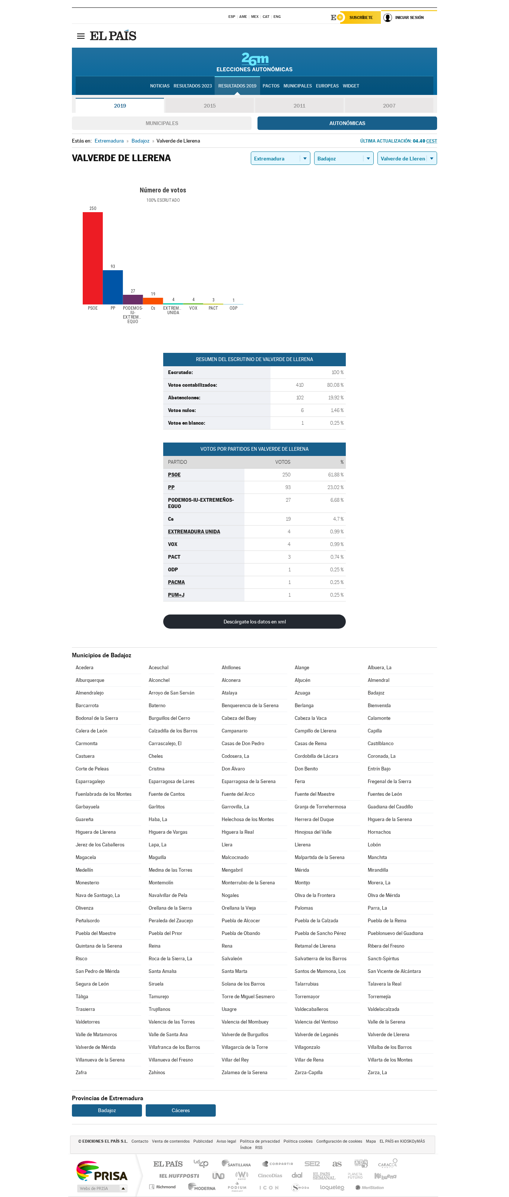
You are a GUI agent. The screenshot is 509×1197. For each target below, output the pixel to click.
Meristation (368, 1186)
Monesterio (87, 882)
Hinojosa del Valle (313, 832)
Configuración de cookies (339, 1141)
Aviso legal (226, 1141)
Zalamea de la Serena (245, 1072)
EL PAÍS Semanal (325, 1175)
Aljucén (302, 680)
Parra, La (377, 908)
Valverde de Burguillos (245, 1034)
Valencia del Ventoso (316, 1022)
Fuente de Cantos (167, 794)
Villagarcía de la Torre (245, 1047)
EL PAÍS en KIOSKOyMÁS (402, 1141)
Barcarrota (87, 705)
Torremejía (379, 996)
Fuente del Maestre (315, 794)
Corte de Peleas (92, 769)
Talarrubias (307, 984)
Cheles (156, 756)
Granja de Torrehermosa (320, 807)
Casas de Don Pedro (243, 743)
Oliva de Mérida (384, 895)
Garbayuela (87, 807)
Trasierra (85, 1009)
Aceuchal (158, 667)
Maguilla (157, 857)
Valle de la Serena (386, 1022)
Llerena (303, 845)
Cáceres (181, 1110)
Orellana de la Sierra (170, 908)
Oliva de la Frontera (315, 895)
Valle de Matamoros (96, 1034)
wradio (240, 1175)
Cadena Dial (297, 1175)
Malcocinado (235, 857)
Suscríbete (361, 17)
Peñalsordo (87, 920)
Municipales (162, 123)
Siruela (156, 984)
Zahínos (157, 1072)
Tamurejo (159, 996)
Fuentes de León (385, 794)
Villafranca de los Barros (174, 1047)
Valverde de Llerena (389, 1034)
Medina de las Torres (170, 870)
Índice (246, 1147)
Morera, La (379, 882)
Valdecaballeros (311, 1009)
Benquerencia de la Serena (250, 705)
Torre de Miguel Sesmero (248, 996)
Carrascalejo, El (165, 743)
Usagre (229, 1009)
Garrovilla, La (235, 807)
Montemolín (161, 882)
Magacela (86, 857)
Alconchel (159, 680)
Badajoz (376, 693)
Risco (81, 958)
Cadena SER (310, 1164)
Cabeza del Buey (239, 718)
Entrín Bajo (379, 769)
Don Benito (306, 769)
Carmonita (87, 743)
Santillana (238, 1164)
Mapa (371, 1141)
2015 (210, 106)
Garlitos (157, 807)
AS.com (333, 1164)
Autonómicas (347, 123)
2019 (120, 106)
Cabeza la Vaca (311, 718)
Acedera (85, 667)
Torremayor (307, 996)
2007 (389, 106)
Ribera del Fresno (386, 946)
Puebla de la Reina (387, 920)
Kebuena (379, 1175)
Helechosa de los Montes (248, 819)
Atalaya (229, 693)
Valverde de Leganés (316, 1034)
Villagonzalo (307, 1047)
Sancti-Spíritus (383, 958)
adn (358, 1164)
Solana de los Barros (243, 984)
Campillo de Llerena (315, 731)
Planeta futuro (352, 1175)
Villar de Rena (309, 1060)
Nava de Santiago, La (98, 895)
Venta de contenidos (171, 1141)
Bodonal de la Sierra (97, 718)
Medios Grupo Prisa (101, 1188)
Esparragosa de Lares (172, 781)
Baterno (157, 705)
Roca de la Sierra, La (170, 958)
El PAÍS (167, 1164)
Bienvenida (379, 705)
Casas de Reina (311, 743)
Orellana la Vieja (239, 908)
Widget (351, 86)
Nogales (230, 895)
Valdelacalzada (383, 1009)
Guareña (85, 819)
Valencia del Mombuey (245, 1022)
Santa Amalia (163, 971)
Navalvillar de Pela (168, 895)
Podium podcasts (237, 1186)
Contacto (140, 1141)
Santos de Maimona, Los (320, 971)
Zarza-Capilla (309, 1072)
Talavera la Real (384, 984)
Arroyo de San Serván (172, 693)
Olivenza (85, 908)
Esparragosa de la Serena (249, 781)
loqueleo (333, 1186)
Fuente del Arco (238, 794)
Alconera (231, 680)
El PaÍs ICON (269, 1186)
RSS (258, 1147)
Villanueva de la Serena (100, 1060)
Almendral (378, 680)
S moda (300, 1186)
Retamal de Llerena (315, 946)
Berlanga (304, 705)
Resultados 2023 (193, 86)
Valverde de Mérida (96, 1047)
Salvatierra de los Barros (321, 958)
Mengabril (232, 870)
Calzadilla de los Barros (173, 731)
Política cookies (298, 1141)
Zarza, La (377, 1072)
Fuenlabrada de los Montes (104, 794)
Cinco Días (269, 1175)
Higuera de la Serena (390, 819)
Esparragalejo (90, 781)
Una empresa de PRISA (102, 1170)
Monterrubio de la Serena (248, 882)
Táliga (82, 996)
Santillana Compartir (278, 1164)
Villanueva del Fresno (171, 1060)
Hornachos (379, 832)
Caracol (386, 1164)
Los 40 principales (204, 1164)
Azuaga (302, 693)
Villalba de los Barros (390, 1047)
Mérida (302, 870)
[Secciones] (81, 36)
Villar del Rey (235, 1060)
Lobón (374, 845)
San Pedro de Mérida (98, 971)
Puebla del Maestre (96, 933)
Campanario (234, 731)
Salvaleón (232, 958)
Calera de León (91, 731)
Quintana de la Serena (99, 946)
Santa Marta (234, 971)
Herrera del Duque (314, 819)
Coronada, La (382, 756)
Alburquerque (90, 680)
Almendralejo (90, 693)
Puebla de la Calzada (316, 920)
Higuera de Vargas (168, 832)
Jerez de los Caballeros (100, 845)
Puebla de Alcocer (241, 920)
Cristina (157, 769)
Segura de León (92, 984)
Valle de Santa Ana (168, 1034)
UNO (219, 1175)
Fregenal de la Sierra (389, 781)
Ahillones (231, 667)
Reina (155, 946)
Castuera (85, 756)
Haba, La (158, 819)
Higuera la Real (238, 832)
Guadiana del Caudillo (390, 807)
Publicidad (203, 1141)
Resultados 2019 (237, 86)
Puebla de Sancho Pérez (320, 933)
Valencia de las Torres (172, 1022)
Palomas (304, 908)
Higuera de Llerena (96, 832)
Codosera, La (235, 756)
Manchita (377, 857)
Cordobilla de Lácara (316, 756)
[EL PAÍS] (114, 36)
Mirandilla (378, 870)
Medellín (84, 870)
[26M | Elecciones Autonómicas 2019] (255, 62)
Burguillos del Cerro (169, 718)
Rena (227, 946)
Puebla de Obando (241, 933)
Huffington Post (177, 1175)
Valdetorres (88, 1022)
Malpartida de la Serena (320, 857)
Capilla (375, 731)
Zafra (81, 1072)
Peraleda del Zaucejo (171, 920)
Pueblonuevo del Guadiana (395, 933)
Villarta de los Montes (390, 1060)
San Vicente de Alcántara (394, 971)
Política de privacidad (260, 1141)
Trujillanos (159, 1009)
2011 (299, 106)
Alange (302, 667)
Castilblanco (380, 743)
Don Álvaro (233, 769)
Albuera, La (380, 667)
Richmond (163, 1186)
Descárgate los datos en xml (255, 622)
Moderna (199, 1186)
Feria (300, 781)
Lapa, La (158, 845)
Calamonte (379, 718)
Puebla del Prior (165, 933)
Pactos (271, 86)
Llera (227, 845)
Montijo (302, 882)
